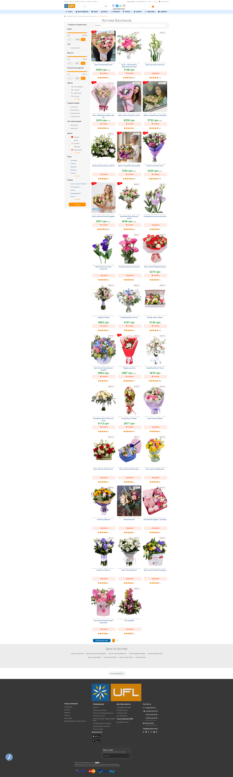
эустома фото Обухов (110, 657)
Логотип (67, 715)
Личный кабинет (164, 1)
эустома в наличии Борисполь (117, 653)
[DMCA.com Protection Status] (99, 762)
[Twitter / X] (151, 732)
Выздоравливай (76, 193)
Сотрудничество (122, 713)
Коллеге (73, 173)
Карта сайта (68, 718)
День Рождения (83, 11)
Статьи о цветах (98, 729)
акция (95, 11)
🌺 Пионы (104, 11)
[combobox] (130, 25)
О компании (68, 707)
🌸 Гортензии (115, 11)
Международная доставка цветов (75, 721)
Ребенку (73, 163)
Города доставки (122, 710)
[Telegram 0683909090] (117, 6)
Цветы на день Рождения (79, 184)
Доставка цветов (122, 716)
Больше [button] (77, 99)
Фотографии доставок (124, 707)
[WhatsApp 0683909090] (121, 6)
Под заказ (155, 73)
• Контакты (94, 1)
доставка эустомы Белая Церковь (96, 653)
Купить (105, 73)
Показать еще (102, 640)
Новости (95, 707)
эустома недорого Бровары (137, 653)
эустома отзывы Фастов (126, 657)
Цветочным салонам (99, 710)
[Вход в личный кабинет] (159, 1)
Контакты (67, 710)
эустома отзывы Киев (77, 653)
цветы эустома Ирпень (94, 657)
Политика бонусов (99, 716)
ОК (83, 39)
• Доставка (76, 1)
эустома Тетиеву (140, 657)
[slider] (67, 33)
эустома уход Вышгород (155, 653)
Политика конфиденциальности (103, 713)
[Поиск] (105, 6)
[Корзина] (153, 7)
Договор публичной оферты (102, 723)
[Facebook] (146, 732)
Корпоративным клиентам (101, 726)
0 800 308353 (149, 723)
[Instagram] (124, 6)
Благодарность (75, 187)
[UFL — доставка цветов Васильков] (69, 6)
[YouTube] (154, 732)
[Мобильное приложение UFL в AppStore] (96, 736)
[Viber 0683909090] (113, 6)
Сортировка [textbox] (97, 25)
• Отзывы (82, 1)
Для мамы (74, 160)
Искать (77, 204)
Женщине (73, 167)
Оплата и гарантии (69, 1)
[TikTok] (156, 732)
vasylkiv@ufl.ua (151, 708)
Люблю (73, 190)
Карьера (67, 712)
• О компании (88, 1)
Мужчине (73, 170)
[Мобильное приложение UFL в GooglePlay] (96, 740)
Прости (73, 196)
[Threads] (149, 732)
